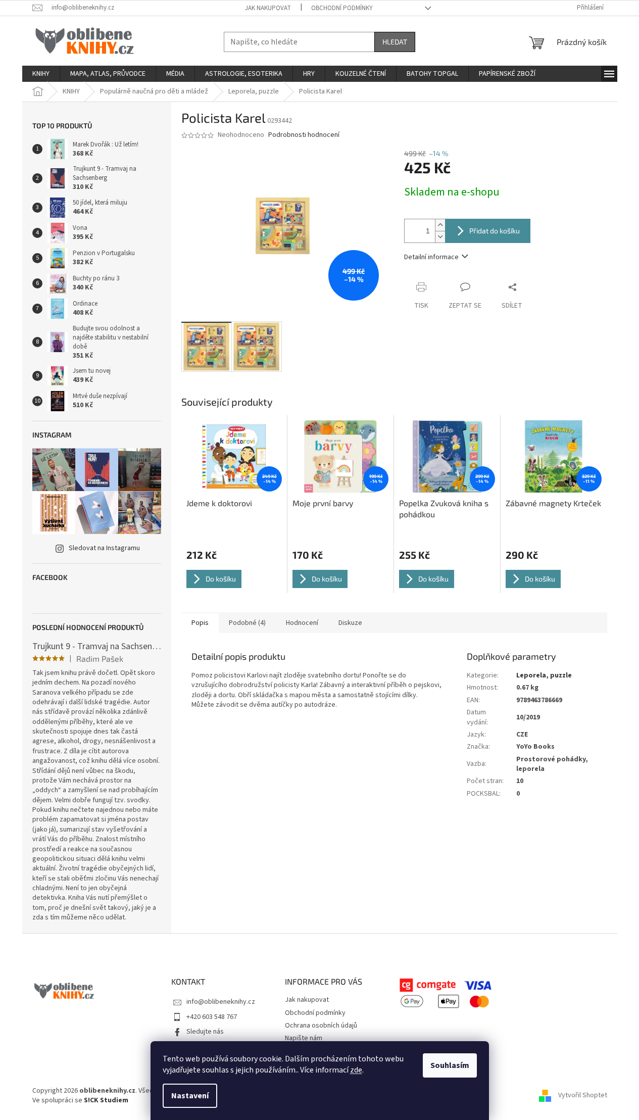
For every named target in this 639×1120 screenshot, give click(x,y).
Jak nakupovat (268, 8)
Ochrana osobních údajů (321, 1025)
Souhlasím (449, 1065)
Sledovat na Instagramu (104, 548)
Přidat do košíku (494, 230)
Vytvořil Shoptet (582, 1095)
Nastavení (190, 1095)
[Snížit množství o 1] (440, 236)
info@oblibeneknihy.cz (220, 1002)
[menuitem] (41, 74)
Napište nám (303, 1038)
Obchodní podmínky (342, 8)
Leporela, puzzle (544, 675)
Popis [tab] (200, 623)
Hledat (394, 41)
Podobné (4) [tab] (247, 623)
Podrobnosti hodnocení (303, 135)
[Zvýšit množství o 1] (440, 225)
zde (356, 1070)
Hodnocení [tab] (302, 623)
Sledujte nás (205, 1032)
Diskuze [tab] (350, 623)
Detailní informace (431, 257)
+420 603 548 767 (211, 1017)
